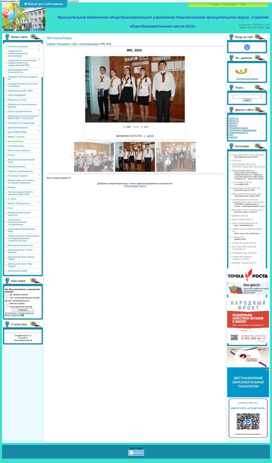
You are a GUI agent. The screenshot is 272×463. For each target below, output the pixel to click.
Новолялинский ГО (238, 132)
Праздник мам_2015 (242, 253)
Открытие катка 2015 (243, 243)
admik (150, 135)
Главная (215, 4)
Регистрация (229, 4)
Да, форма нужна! (19, 294)
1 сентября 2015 (240, 182)
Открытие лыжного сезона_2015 (241, 257)
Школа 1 (233, 125)
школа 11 (233, 118)
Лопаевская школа (238, 128)
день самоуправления (243, 223)
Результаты (11, 313)
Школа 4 (233, 123)
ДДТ (231, 135)
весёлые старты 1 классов (245, 210)
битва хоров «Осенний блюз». (247, 229)
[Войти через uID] (247, 47)
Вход (243, 4)
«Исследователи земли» (244, 194)
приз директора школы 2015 (246, 155)
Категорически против (21, 306)
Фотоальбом (63, 44)
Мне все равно (17, 303)
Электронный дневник (247, 78)
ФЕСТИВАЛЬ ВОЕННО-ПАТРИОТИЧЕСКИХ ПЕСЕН (246, 165)
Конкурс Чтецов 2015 (243, 263)
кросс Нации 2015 (241, 219)
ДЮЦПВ (233, 137)
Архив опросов (26, 313)
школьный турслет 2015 (244, 188)
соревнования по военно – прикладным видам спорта (245, 200)
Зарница (236, 237)
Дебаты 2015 (238, 215)
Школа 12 (234, 120)
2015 (74, 44)
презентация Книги (88, 44)
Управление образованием (242, 130)
